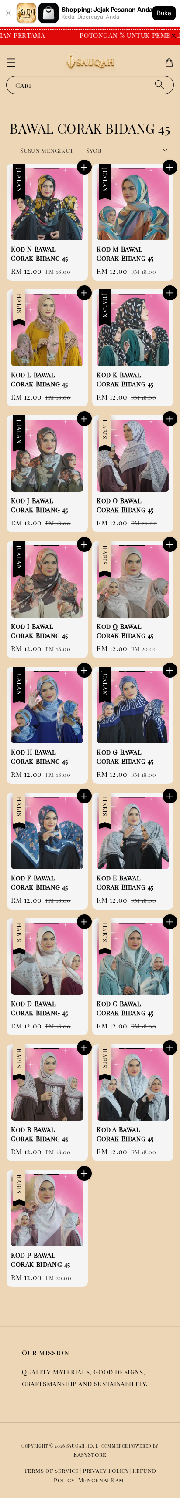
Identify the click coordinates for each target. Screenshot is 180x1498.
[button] (11, 62)
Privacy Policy (106, 1470)
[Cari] (159, 84)
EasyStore (90, 1454)
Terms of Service (51, 1470)
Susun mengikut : (48, 150)
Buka (164, 13)
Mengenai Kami (102, 1480)
